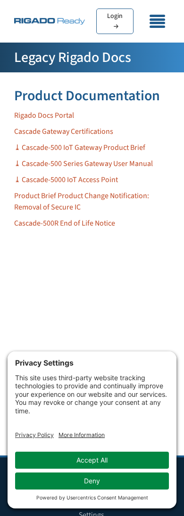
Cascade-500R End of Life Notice (64, 223)
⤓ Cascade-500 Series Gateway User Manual (83, 163)
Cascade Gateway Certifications (63, 131)
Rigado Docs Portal (44, 115)
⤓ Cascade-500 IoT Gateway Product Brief (79, 147)
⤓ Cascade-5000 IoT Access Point (66, 180)
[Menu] (157, 21)
